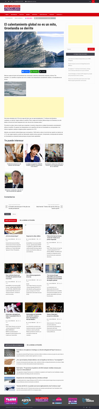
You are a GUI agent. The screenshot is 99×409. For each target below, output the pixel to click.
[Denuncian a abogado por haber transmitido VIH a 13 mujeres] (13, 307)
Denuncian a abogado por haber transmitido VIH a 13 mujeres (13, 316)
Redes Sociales (18, 18)
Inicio (7, 14)
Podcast (52, 14)
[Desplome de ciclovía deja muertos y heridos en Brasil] (9, 380)
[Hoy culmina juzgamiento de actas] (34, 268)
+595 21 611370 (19, 1)
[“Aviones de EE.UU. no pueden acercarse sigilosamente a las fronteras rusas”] (9, 388)
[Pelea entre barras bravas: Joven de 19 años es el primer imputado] (54, 229)
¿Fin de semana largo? (12, 236)
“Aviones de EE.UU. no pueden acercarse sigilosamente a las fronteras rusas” (38, 386)
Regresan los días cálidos (33, 236)
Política (21, 14)
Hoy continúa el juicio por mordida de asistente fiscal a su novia (13, 276)
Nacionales (14, 14)
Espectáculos (43, 14)
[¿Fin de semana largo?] (13, 229)
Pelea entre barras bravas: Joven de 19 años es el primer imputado (54, 237)
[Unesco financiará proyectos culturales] (54, 307)
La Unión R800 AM (11, 239)
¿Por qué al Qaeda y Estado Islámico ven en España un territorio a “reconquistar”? (39, 360)
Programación (9, 18)
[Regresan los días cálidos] (34, 229)
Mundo (28, 14)
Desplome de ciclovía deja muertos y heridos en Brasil (31, 378)
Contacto (59, 14)
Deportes (34, 14)
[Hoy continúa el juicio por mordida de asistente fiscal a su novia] (13, 268)
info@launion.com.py (31, 1)
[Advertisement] (34, 107)
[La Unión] (49, 8)
